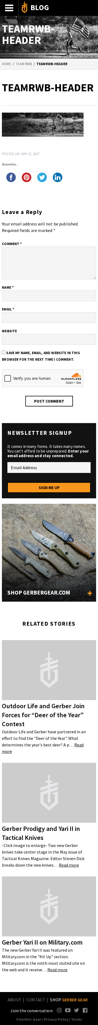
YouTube (67, 1010)
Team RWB (24, 64)
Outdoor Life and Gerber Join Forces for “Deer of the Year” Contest (43, 715)
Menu (9, 8)
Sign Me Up (49, 487)
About (15, 999)
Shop (69, 999)
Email (8, 309)
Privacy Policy (56, 1019)
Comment (12, 244)
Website (9, 331)
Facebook (85, 1010)
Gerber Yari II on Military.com (42, 942)
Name (8, 287)
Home (6, 64)
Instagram (59, 1010)
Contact (35, 999)
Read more (69, 865)
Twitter (76, 1010)
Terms (76, 1019)
